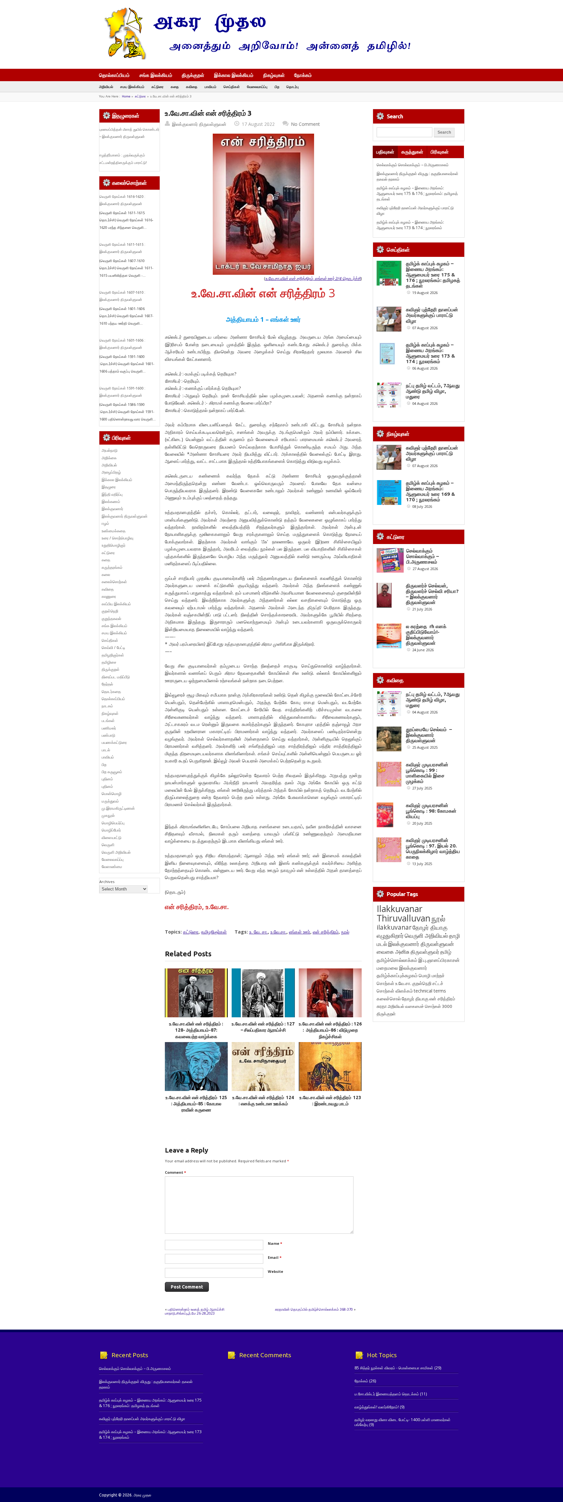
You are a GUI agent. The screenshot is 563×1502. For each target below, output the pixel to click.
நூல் (345, 932)
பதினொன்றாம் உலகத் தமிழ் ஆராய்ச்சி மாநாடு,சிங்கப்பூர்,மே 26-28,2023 (194, 1311)
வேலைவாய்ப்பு (257, 86)
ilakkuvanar (394, 927)
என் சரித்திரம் (326, 932)
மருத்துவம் (110, 801)
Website (275, 1271)
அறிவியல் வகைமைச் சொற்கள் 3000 (420, 1006)
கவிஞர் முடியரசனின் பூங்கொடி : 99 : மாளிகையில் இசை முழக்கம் (427, 773)
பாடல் (106, 750)
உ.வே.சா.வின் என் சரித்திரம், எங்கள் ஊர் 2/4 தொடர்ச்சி (313, 278)
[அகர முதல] (254, 57)
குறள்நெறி (110, 611)
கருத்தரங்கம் (112, 567)
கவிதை (191, 86)
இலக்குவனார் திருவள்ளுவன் (199, 124)
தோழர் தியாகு (415, 998)
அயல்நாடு (110, 450)
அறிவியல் (106, 86)
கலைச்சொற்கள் (114, 581)
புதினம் (107, 779)
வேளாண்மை (112, 866)
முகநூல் (108, 815)
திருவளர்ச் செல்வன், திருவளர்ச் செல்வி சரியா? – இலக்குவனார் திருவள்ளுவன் (432, 594)
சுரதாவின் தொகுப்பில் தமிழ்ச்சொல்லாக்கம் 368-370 (314, 1309)
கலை (106, 574)
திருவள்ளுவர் (425, 951)
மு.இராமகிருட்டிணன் (118, 808)
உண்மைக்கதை (113, 531)
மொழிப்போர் (111, 830)
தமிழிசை (109, 662)
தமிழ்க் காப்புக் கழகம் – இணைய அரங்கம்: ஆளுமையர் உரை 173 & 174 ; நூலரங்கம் (410, 224)
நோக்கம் (303, 76)
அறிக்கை (109, 458)
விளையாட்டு (112, 837)
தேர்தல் (107, 684)
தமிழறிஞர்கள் (214, 932)
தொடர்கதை (111, 691)
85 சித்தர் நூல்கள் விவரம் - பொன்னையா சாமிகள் (393, 1368)
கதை (175, 86)
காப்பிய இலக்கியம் (116, 604)
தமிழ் (445, 951)
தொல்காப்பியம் (114, 75)
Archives (106, 881)
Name (275, 1243)
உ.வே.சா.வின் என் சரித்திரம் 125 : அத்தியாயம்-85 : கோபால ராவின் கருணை (196, 1104)
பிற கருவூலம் (112, 771)
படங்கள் (108, 720)
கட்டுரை (158, 86)
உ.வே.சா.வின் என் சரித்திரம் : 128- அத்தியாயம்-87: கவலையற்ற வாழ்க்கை (196, 1030)
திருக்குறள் (193, 75)
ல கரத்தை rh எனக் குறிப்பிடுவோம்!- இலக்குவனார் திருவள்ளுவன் (426, 635)
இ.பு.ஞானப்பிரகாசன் (439, 960)
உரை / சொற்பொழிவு (117, 538)
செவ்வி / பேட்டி (113, 647)
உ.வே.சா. (278, 932)
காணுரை (109, 596)
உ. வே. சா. (258, 932)
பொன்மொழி (112, 793)
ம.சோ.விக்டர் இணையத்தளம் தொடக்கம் (386, 1394)
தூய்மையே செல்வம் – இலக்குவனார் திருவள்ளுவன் (429, 735)
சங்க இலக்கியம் (155, 75)
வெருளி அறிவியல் (116, 852)
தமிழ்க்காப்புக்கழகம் (397, 975)
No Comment (305, 124)
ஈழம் (105, 523)
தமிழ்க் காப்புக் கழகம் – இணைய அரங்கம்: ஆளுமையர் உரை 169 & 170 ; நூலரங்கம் (430, 491)
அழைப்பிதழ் (111, 472)
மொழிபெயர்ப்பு (113, 823)
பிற (277, 86)
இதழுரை (109, 487)
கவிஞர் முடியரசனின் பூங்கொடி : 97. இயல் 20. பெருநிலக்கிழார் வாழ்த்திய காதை (433, 848)
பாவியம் (210, 86)
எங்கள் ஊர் (299, 932)
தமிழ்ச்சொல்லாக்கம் (397, 960)
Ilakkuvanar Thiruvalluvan (403, 913)
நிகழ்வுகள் (274, 75)
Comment (175, 1172)
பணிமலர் (109, 728)
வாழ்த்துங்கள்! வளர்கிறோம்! (376, 1407)
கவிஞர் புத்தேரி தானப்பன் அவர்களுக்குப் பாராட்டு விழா (432, 315)
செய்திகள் (232, 86)
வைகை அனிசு (393, 951)
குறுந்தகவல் (111, 618)
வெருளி (108, 844)
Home (126, 96)
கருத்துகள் (412, 152)
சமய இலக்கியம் (132, 86)
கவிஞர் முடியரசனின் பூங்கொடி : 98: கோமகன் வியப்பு (431, 811)
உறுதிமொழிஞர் (113, 545)
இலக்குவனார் (112, 508)
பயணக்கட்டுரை (114, 742)
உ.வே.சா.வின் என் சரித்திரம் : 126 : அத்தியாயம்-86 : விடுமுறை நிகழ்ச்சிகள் (330, 1030)
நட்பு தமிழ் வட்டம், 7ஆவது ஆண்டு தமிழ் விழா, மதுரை (433, 391)
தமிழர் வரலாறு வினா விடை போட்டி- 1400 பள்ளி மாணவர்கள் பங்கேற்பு (402, 1422)
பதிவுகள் (385, 152)
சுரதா (382, 1006)
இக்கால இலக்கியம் (233, 75)
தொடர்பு (292, 86)
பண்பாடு (108, 735)
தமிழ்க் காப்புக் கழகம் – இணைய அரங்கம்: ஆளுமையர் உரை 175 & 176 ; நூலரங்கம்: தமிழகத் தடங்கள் (417, 193)
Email (275, 1257)
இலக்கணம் (111, 501)
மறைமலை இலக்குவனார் (402, 968)
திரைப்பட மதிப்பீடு (116, 677)
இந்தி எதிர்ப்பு (112, 494)
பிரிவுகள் (440, 152)
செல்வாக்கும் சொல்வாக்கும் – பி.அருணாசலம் (413, 165)
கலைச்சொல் (389, 998)
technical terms (430, 991)
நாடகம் (107, 706)
